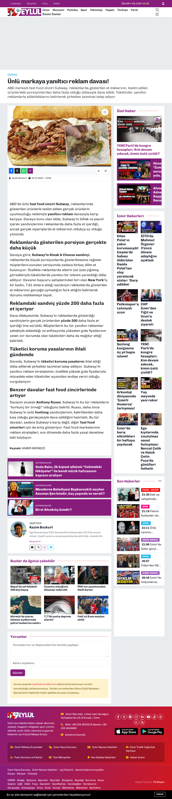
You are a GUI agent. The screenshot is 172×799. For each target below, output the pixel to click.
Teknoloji (96, 10)
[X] (124, 717)
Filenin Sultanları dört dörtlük (151, 513)
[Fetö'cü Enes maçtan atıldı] (93, 604)
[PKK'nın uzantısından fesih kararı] (93, 574)
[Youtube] (148, 717)
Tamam (159, 794)
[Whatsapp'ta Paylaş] (24, 171)
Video (56, 3)
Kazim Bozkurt (19, 178)
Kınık (48, 787)
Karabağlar (74, 783)
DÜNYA (12, 74)
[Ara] (157, 10)
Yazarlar (32, 3)
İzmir (46, 10)
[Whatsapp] (136, 722)
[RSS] (142, 722)
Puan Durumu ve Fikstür (28, 757)
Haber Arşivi (137, 757)
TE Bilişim (158, 782)
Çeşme (11, 783)
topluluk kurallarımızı (44, 684)
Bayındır (43, 780)
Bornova (90, 780)
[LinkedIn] (142, 717)
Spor (84, 10)
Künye (11, 773)
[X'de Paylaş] (17, 171)
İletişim (21, 773)
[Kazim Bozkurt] (18, 529)
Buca (101, 780)
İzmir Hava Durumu (65, 747)
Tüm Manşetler (62, 757)
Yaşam (109, 10)
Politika (72, 10)
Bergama (67, 780)
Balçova (31, 780)
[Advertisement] (86, 43)
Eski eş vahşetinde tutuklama (150, 497)
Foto (45, 3)
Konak (56, 787)
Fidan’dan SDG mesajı (151, 563)
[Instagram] (44, 547)
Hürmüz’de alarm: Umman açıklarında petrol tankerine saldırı (25, 619)
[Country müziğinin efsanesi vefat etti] (59, 574)
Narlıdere (95, 787)
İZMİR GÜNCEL (150, 539)
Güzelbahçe (59, 783)
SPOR (145, 506)
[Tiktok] (154, 717)
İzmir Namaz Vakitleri (104, 747)
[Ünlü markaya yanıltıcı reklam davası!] (59, 136)
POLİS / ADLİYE (150, 490)
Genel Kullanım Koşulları (89, 769)
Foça (35, 783)
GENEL (145, 523)
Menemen (82, 787)
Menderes (68, 787)
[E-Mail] (32, 547)
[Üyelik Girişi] (161, 3)
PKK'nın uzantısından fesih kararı (92, 588)
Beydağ (79, 780)
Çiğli (20, 783)
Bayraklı (55, 780)
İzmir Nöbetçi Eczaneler (28, 747)
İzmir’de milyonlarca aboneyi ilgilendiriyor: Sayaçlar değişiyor (151, 580)
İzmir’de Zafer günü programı (151, 547)
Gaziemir (45, 783)
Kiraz (40, 787)
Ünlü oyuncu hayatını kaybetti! (148, 530)
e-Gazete (15, 3)
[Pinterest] (130, 717)
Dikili (27, 783)
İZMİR (11, 780)
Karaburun (89, 783)
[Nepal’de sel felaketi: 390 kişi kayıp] (25, 574)
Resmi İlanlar (51, 14)
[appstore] (126, 731)
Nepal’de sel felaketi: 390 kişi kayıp (23, 588)
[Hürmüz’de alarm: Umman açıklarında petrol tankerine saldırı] (25, 604)
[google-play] (152, 731)
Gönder (18, 672)
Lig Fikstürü (66, 769)
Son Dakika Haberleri (103, 757)
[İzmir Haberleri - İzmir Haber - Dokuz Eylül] (24, 12)
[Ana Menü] (157, 14)
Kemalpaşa (28, 787)
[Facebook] (118, 717)
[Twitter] (38, 547)
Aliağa (21, 780)
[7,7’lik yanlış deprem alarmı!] (59, 604)
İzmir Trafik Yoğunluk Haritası (140, 749)
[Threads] (160, 717)
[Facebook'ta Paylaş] (11, 171)
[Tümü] (160, 481)
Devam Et (34, 541)
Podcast (32, 773)
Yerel (134, 10)
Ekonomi (58, 10)
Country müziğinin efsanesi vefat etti (56, 588)
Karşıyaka (14, 787)
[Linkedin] (51, 547)
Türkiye (122, 10)
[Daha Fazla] (30, 171)
